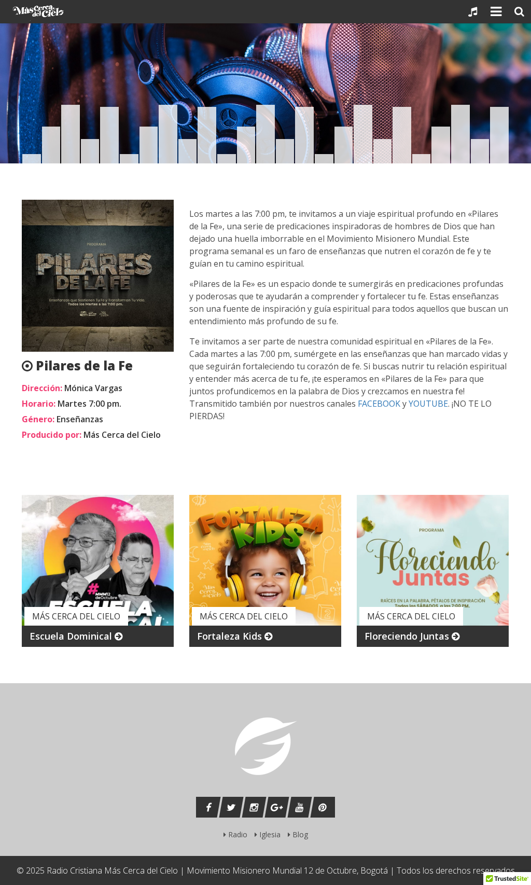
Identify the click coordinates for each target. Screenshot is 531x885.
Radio (236, 834)
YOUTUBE (428, 403)
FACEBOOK (379, 403)
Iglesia (269, 834)
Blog (299, 834)
